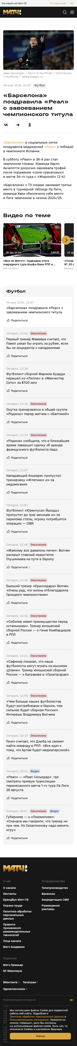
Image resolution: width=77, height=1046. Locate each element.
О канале (9, 888)
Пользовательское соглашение (19, 1000)
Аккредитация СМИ (55, 899)
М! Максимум (12, 971)
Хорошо (40, 1036)
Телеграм (29, 982)
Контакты (9, 894)
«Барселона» (14, 142)
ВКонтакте (10, 982)
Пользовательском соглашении (29, 1019)
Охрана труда (12, 905)
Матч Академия (14, 947)
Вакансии (48, 894)
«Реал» (50, 147)
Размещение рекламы (51, 907)
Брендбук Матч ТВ (15, 899)
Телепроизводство (55, 888)
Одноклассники (14, 989)
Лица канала (12, 941)
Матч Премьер (13, 965)
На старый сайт (58, 3)
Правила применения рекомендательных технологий (16, 930)
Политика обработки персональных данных (17, 915)
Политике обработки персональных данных (37, 1016)
